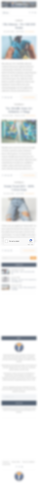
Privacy (29, 244)
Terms (32, 244)
